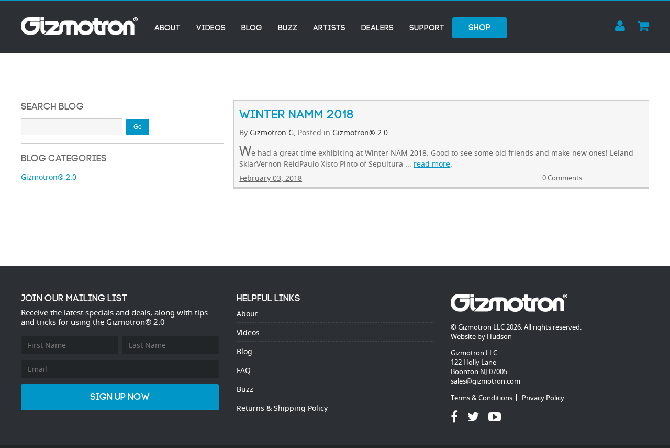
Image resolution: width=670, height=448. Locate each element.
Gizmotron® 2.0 (360, 132)
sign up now (120, 396)
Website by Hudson (481, 336)
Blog (251, 27)
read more (432, 164)
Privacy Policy (543, 397)
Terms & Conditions (481, 397)
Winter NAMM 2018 (296, 114)
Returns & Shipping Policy (282, 408)
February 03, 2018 (270, 178)
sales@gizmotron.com (485, 381)
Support (426, 27)
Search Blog (52, 106)
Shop (479, 27)
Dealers (377, 27)
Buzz (287, 27)
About (167, 27)
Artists (329, 27)
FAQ (244, 370)
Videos (211, 27)
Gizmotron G (272, 132)
